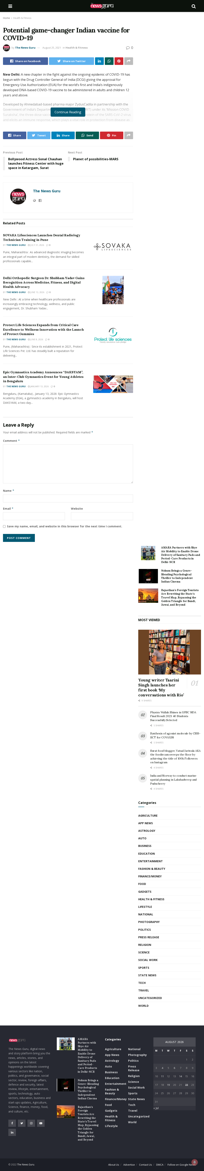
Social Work (148, 960)
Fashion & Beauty (151, 869)
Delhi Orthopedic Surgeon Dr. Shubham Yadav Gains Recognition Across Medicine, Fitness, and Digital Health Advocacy (43, 282)
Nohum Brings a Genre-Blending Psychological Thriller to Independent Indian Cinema (177, 576)
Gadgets (144, 891)
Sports (143, 968)
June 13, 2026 (37, 292)
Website (77, 508)
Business (144, 846)
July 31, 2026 (37, 244)
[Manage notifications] (194, 1162)
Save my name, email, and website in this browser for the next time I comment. (64, 526)
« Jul (156, 1108)
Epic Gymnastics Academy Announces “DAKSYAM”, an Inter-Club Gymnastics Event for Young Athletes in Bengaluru (43, 376)
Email (8, 508)
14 (180, 1076)
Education (146, 853)
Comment (11, 441)
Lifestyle (145, 907)
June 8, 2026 (36, 339)
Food (142, 884)
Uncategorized (150, 998)
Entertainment (150, 861)
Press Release (148, 937)
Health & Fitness (22, 18)
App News (145, 823)
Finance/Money (150, 876)
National (145, 914)
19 (168, 1085)
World (143, 1006)
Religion (144, 945)
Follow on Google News (182, 1164)
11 (162, 1076)
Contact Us (145, 1164)
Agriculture (148, 815)
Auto (142, 838)
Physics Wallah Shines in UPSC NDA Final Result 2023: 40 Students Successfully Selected (173, 716)
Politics (144, 930)
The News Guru (25, 47)
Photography (149, 922)
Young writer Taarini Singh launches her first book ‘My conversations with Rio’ (161, 687)
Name (8, 491)
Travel (143, 990)
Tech (142, 983)
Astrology (146, 831)
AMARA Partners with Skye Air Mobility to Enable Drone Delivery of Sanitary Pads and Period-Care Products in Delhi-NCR (180, 555)
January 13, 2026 (39, 386)
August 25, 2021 (51, 47)
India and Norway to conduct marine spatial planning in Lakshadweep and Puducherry (173, 779)
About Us (113, 1164)
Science (144, 952)
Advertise (129, 1164)
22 (186, 1085)
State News (147, 975)
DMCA (159, 1164)
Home (6, 18)
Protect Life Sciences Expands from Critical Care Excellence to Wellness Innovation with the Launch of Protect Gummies (43, 329)
